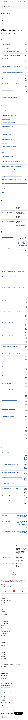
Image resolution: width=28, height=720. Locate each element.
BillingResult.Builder (6, 192)
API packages (21, 34)
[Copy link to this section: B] (3, 106)
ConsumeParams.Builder (7, 212)
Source (2, 604)
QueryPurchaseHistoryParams (8, 483)
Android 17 (3, 648)
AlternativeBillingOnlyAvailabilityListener (11, 66)
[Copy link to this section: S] (3, 510)
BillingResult (4, 188)
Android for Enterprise (6, 600)
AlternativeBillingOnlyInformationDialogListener (12, 72)
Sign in (24, 1)
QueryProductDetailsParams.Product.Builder (12, 477)
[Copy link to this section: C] (3, 201)
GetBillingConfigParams (7, 237)
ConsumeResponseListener (8, 221)
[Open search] (18, 1)
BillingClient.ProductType (7, 131)
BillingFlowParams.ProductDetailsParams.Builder (12, 166)
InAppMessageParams (7, 261)
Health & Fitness (4, 621)
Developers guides (5, 668)
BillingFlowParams (6, 153)
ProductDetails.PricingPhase (8, 322)
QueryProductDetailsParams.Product (10, 472)
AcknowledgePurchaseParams (8, 48)
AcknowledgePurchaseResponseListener (11, 55)
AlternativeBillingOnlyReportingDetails (10, 78)
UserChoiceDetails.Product (8, 563)
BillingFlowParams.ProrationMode (9, 169)
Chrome (3, 698)
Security (3, 602)
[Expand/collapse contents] (9, 17)
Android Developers (5, 11)
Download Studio (4, 673)
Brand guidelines (14, 709)
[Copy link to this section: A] (3, 40)
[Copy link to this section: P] (3, 296)
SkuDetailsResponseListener (8, 531)
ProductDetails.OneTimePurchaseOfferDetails (12, 311)
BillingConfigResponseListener (9, 146)
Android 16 (3, 650)
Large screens (4, 633)
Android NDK (4, 675)
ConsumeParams (6, 206)
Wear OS (3, 635)
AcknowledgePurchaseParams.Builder (10, 51)
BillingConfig (5, 143)
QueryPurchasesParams (7, 495)
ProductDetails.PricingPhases (8, 336)
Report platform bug (5, 681)
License (7, 709)
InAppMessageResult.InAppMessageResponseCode (13, 287)
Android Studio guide (5, 666)
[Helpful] (10, 14)
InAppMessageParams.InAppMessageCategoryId (13, 271)
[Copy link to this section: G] (3, 232)
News (2, 606)
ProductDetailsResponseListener (9, 367)
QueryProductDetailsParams (8, 453)
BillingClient (4, 110)
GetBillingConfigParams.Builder (9, 248)
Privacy (2, 625)
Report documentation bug (7, 683)
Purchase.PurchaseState (7, 383)
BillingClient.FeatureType (7, 126)
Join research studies (5, 687)
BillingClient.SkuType (6, 134)
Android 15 (3, 652)
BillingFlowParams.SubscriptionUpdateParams (12, 176)
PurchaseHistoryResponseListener (9, 400)
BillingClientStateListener (7, 139)
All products (4, 705)
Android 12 (3, 658)
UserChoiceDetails (6, 557)
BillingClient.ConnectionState (8, 122)
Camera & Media (4, 623)
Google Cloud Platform (6, 702)
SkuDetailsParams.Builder (7, 527)
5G (1, 627)
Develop (12, 11)
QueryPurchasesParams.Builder (9, 500)
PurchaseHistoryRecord (7, 389)
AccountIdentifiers (6, 44)
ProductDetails (5, 300)
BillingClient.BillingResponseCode (9, 115)
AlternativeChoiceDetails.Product (9, 97)
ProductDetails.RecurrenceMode (9, 346)
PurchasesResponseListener (8, 409)
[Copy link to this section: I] (3, 257)
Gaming (3, 617)
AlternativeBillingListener (7, 58)
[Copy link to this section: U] (3, 541)
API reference (6, 6)
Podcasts (3, 611)
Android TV (3, 642)
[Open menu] (2, 1)
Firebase (3, 700)
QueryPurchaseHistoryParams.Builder (10, 488)
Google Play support (5, 685)
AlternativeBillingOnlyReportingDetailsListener (12, 83)
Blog (2, 609)
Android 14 (3, 654)
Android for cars (4, 640)
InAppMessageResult (6, 282)
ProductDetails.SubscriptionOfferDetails (11, 353)
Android (3, 598)
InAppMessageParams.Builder (8, 266)
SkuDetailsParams (6, 521)
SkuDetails (4, 515)
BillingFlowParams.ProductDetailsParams (11, 161)
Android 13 (3, 656)
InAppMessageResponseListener (9, 276)
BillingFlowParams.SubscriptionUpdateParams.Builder (14, 179)
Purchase (4, 375)
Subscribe (18, 713)
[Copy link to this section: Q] (3, 448)
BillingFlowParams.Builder (7, 156)
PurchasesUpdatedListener (8, 416)
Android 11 (3, 661)
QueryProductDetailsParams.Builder (10, 464)
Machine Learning (5, 619)
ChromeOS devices (5, 637)
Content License (14, 581)
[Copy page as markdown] (21, 30)
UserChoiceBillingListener (7, 545)
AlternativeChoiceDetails (7, 90)
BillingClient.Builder (6, 119)
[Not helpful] (12, 14)
